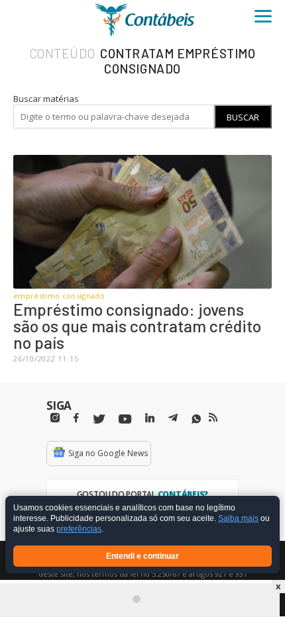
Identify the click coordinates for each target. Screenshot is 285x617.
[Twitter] (99, 419)
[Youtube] (125, 419)
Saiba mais (238, 519)
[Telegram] (173, 420)
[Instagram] (55, 418)
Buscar (243, 117)
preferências (78, 529)
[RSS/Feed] (213, 418)
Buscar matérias (46, 99)
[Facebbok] (76, 418)
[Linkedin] (149, 418)
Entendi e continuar (142, 556)
